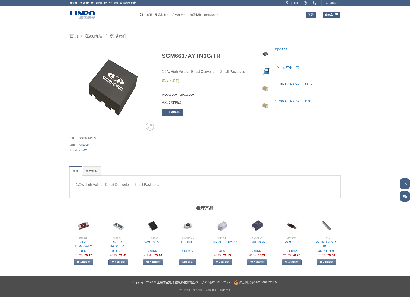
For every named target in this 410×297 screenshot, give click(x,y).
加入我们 (198, 289)
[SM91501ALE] (153, 226)
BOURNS (118, 251)
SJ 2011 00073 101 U (326, 243)
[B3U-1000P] (188, 226)
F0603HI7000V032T (225, 242)
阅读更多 (187, 262)
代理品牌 (195, 14)
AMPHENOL (326, 251)
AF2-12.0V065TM (83, 243)
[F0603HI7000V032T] (222, 226)
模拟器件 (118, 35)
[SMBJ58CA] (257, 226)
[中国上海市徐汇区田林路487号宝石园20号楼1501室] (287, 3)
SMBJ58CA (257, 242)
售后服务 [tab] (91, 171)
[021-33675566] (315, 3)
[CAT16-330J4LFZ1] (118, 226)
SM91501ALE (153, 242)
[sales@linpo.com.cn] (296, 3)
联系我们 (211, 289)
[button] (333, 3)
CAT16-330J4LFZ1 (118, 243)
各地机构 (209, 14)
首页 (149, 14)
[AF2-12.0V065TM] (83, 226)
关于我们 (184, 289)
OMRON (187, 251)
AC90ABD (292, 242)
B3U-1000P (187, 242)
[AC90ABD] (292, 226)
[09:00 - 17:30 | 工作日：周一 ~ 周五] (306, 3)
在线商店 (177, 14)
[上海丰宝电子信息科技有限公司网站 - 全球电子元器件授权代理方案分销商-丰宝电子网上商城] (82, 14)
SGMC (83, 150)
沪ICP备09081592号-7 (216, 282)
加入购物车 (83, 262)
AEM (83, 251)
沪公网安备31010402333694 (258, 282)
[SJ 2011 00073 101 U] (326, 226)
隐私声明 (225, 289)
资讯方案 (160, 14)
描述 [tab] (76, 171)
